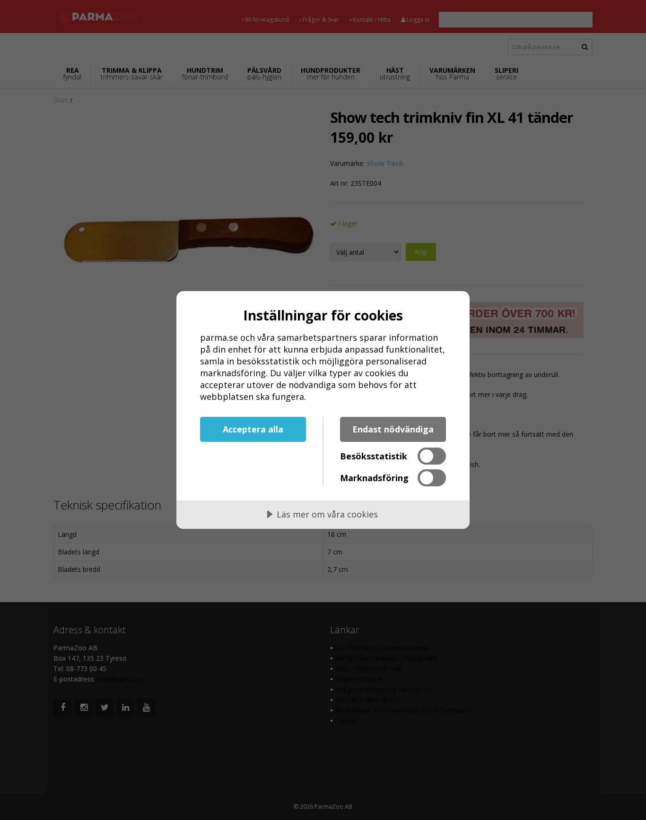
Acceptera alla (253, 429)
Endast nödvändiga (393, 429)
